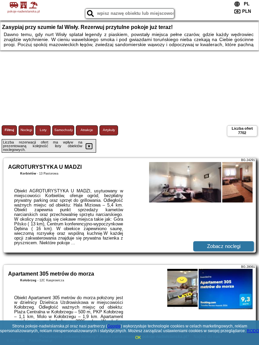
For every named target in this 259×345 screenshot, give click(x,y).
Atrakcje (87, 130)
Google (114, 326)
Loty (43, 130)
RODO (253, 330)
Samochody (63, 130)
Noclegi (26, 130)
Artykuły (109, 130)
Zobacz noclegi (223, 246)
